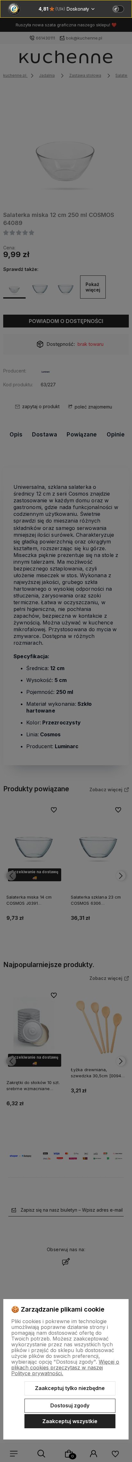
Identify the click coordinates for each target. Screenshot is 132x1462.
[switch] (118, 9)
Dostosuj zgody (69, 1405)
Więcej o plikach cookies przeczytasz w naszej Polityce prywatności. (65, 1368)
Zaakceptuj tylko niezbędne (70, 1388)
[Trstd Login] (122, 8)
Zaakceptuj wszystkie (69, 1421)
